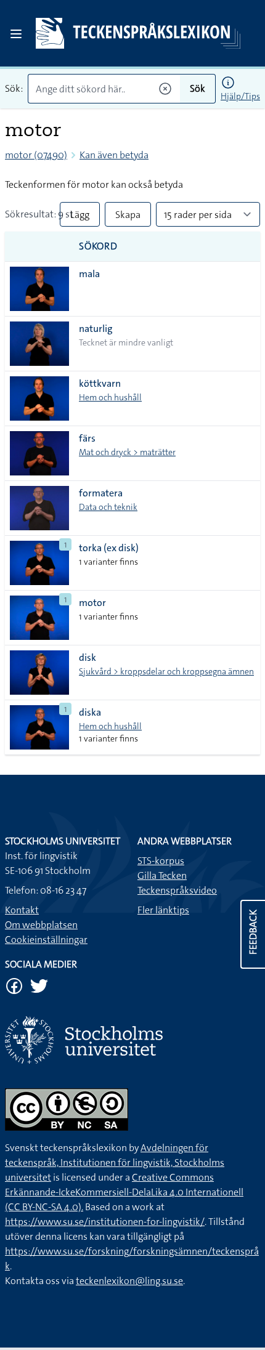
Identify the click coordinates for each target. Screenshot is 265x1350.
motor (92, 602)
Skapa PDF (128, 217)
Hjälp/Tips (240, 96)
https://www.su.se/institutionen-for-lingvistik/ (105, 1221)
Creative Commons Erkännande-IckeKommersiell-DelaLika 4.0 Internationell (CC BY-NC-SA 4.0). (124, 1192)
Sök (197, 88)
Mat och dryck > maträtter (127, 452)
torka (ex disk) (109, 547)
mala (89, 273)
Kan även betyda (114, 154)
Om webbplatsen (41, 924)
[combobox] (104, 88)
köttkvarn (100, 383)
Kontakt (22, 909)
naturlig (96, 328)
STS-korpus (160, 860)
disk (87, 657)
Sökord (98, 246)
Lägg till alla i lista (79, 217)
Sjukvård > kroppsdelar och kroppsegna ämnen (166, 671)
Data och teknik (108, 506)
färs (87, 438)
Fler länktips (163, 909)
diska (90, 712)
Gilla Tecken (162, 875)
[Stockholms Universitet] (132, 1040)
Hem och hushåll (110, 397)
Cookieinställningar (46, 939)
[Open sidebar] (16, 34)
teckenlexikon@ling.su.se (129, 1280)
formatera (101, 493)
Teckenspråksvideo (177, 890)
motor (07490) (36, 154)
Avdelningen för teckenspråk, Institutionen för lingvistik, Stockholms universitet (114, 1162)
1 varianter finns (108, 561)
